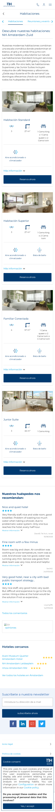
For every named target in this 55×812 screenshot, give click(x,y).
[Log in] (46, 4)
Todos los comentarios (14, 613)
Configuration (26, 784)
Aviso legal (7, 744)
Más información (13, 170)
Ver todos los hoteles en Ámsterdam (22, 675)
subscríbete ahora (27, 713)
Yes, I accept (27, 806)
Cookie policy (31, 787)
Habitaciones (15, 21)
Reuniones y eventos (39, 21)
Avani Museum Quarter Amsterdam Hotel (15, 657)
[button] (3, 14)
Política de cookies (11, 754)
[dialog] (27, 784)
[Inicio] (9, 4)
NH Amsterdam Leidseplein (17, 663)
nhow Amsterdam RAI (14, 668)
